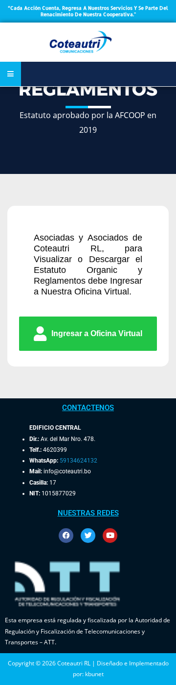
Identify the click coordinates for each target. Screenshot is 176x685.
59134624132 (78, 460)
